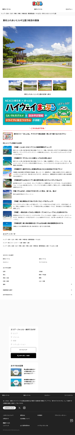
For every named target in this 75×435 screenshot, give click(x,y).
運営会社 (22, 415)
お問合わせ (6, 418)
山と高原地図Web (25, 425)
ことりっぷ (6, 425)
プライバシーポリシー (61, 415)
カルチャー (69, 9)
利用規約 (40, 415)
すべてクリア (23, 349)
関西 (40, 278)
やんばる (38, 13)
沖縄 (19, 13)
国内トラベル (6, 9)
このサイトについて (8, 415)
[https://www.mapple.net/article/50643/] (7, 180)
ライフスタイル (43, 262)
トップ (3, 13)
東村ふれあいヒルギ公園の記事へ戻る (37, 94)
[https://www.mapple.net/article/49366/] (7, 158)
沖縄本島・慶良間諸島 (28, 13)
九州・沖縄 (13, 13)
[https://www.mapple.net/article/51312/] (7, 223)
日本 (7, 13)
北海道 (40, 271)
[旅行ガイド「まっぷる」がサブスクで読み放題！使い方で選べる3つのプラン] (8, 136)
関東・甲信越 (42, 274)
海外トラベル (38, 9)
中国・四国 (6, 281)
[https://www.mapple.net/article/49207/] (7, 212)
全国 (4, 271)
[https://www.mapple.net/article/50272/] (7, 201)
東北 (4, 274)
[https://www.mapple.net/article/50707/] (7, 191)
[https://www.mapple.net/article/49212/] (7, 147)
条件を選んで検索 (24, 355)
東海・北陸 (6, 278)
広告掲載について (25, 418)
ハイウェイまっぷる (43, 425)
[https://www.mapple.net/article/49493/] (7, 169)
